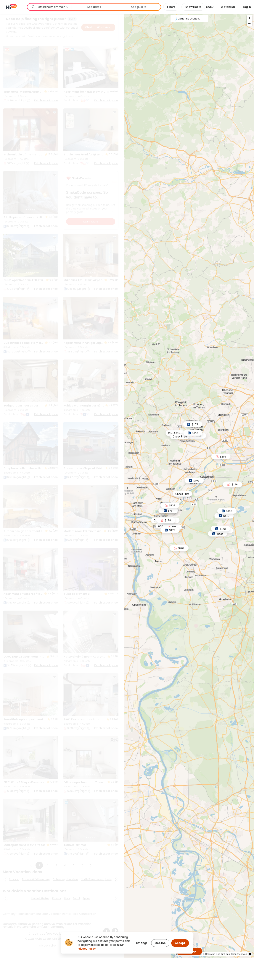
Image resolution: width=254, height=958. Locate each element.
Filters (171, 7)
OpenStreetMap (239, 953)
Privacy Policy (87, 949)
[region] (189, 485)
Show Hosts (193, 7)
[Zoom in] (249, 18)
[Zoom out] (249, 23)
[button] (209, 7)
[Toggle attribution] (250, 954)
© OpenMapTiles (211, 953)
